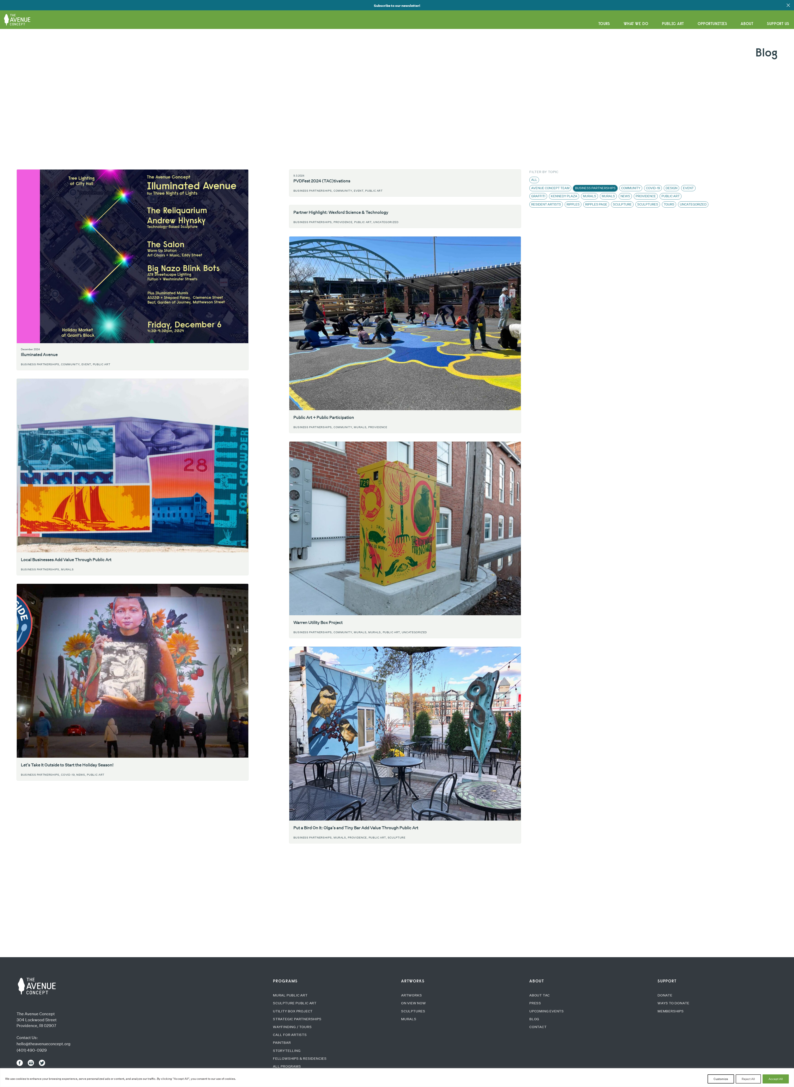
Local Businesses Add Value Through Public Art (66, 559)
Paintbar (282, 1043)
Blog (534, 1019)
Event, (86, 364)
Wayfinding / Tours (292, 1027)
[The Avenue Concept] (36, 986)
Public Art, (363, 222)
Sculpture (396, 837)
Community (630, 188)
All (534, 180)
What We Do (636, 23)
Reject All (748, 1079)
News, (81, 774)
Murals (67, 569)
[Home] (18, 18)
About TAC (539, 995)
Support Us (778, 23)
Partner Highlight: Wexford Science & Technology (340, 212)
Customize (721, 1079)
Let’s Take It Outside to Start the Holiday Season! (67, 764)
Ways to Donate (673, 1003)
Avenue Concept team (550, 188)
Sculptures (647, 204)
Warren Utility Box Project (318, 622)
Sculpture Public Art (295, 1003)
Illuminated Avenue (39, 354)
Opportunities (712, 23)
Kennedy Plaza (564, 196)
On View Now (413, 1003)
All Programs (287, 1066)
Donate (665, 995)
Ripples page (596, 204)
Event (688, 188)
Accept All (776, 1079)
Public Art (673, 23)
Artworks (411, 995)
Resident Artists (546, 204)
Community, (71, 364)
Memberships (671, 1011)
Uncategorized (385, 222)
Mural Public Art (290, 995)
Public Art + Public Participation (323, 417)
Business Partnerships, (40, 364)
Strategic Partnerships (297, 1019)
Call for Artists (290, 1035)
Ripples (573, 204)
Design (671, 188)
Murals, (360, 427)
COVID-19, (68, 774)
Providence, (343, 222)
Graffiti (538, 196)
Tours (604, 23)
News (625, 196)
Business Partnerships (595, 188)
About (747, 23)
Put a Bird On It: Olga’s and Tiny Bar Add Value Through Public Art (355, 827)
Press (535, 1003)
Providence (377, 427)
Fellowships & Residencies (300, 1059)
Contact (538, 1027)
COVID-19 (653, 188)
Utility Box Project (293, 1011)
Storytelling (287, 1051)
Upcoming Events (546, 1011)
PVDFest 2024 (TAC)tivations (321, 180)
